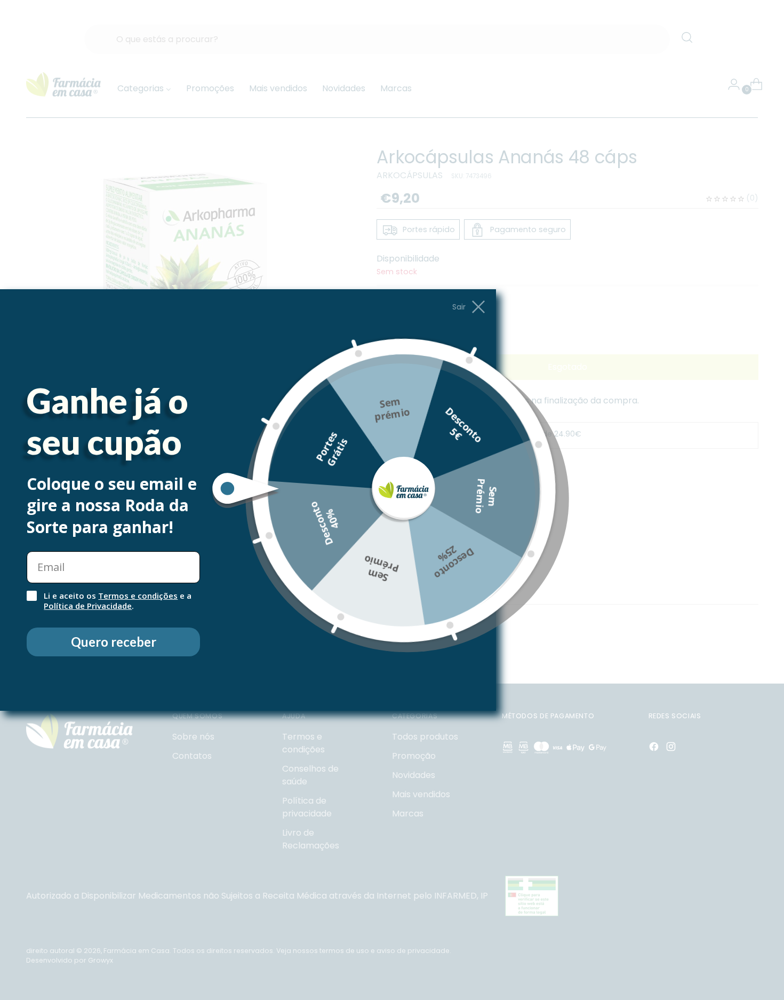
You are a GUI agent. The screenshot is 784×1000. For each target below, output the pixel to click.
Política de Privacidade (88, 605)
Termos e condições (138, 595)
